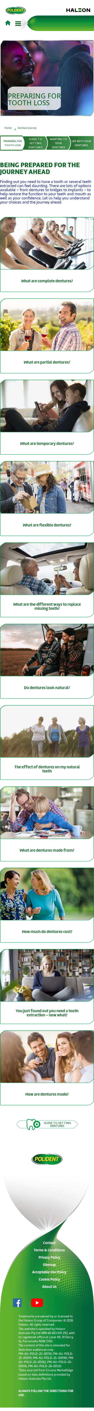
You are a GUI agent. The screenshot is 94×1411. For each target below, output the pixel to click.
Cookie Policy (49, 1280)
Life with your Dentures (82, 143)
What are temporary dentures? (47, 444)
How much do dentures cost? (47, 932)
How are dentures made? (47, 1095)
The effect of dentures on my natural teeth (47, 769)
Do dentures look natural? (47, 688)
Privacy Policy (49, 1258)
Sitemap (49, 1265)
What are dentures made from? (47, 851)
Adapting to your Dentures (59, 143)
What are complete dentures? (47, 281)
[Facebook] (14, 1303)
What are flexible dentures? (47, 525)
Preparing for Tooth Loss (13, 143)
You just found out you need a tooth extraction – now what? (47, 1013)
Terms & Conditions (49, 1250)
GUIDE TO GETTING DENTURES (57, 1124)
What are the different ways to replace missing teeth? (47, 607)
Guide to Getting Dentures (36, 143)
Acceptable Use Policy (49, 1272)
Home (8, 128)
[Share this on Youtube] (33, 1303)
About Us (49, 1287)
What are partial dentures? (47, 363)
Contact (49, 1243)
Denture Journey (27, 128)
